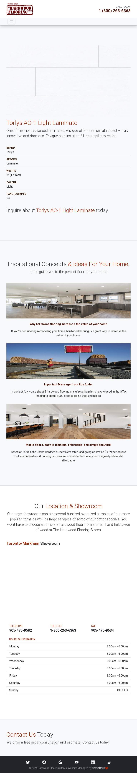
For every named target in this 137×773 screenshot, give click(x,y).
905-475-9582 (20, 630)
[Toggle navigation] (11, 22)
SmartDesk (98, 768)
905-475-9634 (102, 630)
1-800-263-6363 (63, 630)
